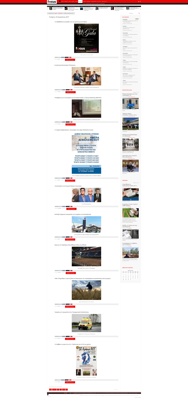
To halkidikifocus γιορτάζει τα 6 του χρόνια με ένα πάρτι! (71, 22)
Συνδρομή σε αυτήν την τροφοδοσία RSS (56, 386)
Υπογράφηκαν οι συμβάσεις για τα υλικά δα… (129, 243)
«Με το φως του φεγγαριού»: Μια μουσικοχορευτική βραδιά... (129, 76)
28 (123, 279)
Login (138, 1)
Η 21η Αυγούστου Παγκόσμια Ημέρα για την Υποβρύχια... (130, 35)
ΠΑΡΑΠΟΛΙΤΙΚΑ (87, 395)
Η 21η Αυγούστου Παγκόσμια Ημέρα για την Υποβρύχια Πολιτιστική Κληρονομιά (104, 9)
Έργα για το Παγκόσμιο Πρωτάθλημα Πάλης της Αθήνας (70, 245)
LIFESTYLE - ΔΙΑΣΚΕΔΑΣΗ (101, 395)
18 (132, 276)
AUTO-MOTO (90, 395)
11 (132, 275)
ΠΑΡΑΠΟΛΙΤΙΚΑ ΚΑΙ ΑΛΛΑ (131, 116)
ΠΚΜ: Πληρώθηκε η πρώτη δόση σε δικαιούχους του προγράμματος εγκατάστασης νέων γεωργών (83, 278)
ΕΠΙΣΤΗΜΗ (123, 395)
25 (132, 278)
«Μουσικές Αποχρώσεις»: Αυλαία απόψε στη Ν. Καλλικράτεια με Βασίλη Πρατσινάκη (135, 9)
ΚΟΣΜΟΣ (73, 1)
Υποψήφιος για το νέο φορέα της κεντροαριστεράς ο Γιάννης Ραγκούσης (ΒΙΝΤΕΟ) (78, 97)
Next (138, 92)
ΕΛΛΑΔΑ (69, 1)
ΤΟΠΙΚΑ (62, 1)
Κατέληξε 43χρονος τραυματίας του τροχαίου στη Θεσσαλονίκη (73, 214)
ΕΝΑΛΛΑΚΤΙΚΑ (116, 395)
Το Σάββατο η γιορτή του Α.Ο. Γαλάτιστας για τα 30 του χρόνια (73, 344)
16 (128, 276)
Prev (136, 92)
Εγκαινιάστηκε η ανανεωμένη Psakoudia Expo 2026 (130, 82)
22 (125, 278)
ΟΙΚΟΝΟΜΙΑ (80, 1)
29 (125, 279)
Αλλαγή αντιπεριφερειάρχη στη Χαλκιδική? (129, 135)
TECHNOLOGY (127, 395)
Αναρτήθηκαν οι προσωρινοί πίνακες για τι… (129, 184)
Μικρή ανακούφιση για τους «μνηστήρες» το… (129, 94)
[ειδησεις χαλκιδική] (60, 1)
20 (137, 276)
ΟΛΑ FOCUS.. (81, 394)
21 (123, 278)
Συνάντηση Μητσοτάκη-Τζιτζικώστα (65, 65)
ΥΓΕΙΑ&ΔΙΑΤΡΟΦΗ (93, 1)
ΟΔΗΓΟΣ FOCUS (104, 1)
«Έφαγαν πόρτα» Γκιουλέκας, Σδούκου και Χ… (129, 114)
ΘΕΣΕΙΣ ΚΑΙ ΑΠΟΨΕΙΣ (111, 395)
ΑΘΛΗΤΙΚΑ (84, 1)
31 (130, 279)
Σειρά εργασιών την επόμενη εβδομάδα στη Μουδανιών (57, 8)
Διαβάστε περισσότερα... (70, 59)
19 (135, 276)
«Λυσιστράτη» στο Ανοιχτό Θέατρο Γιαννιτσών (68, 186)
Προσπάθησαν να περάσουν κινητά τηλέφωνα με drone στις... (129, 42)
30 (128, 279)
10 (130, 275)
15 (125, 276)
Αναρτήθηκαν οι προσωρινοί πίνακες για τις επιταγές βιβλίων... (130, 21)
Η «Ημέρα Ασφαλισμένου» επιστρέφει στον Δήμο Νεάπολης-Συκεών (74, 130)
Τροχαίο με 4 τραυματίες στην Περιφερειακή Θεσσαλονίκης (72, 312)
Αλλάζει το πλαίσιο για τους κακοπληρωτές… (129, 226)
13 (137, 275)
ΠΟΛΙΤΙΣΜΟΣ (88, 1)
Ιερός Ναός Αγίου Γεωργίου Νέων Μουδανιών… (129, 156)
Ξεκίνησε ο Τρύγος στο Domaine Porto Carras (119, 8)
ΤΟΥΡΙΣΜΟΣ (66, 1)
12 (135, 275)
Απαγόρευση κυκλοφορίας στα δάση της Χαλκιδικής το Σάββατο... (130, 69)
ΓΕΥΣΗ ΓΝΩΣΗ (106, 395)
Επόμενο (63, 389)
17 (130, 276)
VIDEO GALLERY (136, 395)
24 (130, 278)
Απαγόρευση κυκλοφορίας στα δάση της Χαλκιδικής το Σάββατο (73, 8)
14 (123, 276)
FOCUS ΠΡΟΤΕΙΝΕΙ (81, 395)
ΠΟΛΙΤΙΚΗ (76, 1)
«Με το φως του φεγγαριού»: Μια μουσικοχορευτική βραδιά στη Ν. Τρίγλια (89, 9)
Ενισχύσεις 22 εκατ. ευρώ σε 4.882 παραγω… (129, 204)
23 (128, 278)
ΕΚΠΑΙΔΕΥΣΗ (120, 395)
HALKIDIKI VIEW (132, 395)
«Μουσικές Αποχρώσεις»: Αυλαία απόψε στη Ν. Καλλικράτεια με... (130, 55)
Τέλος (66, 389)
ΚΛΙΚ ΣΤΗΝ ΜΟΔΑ (95, 395)
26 (135, 278)
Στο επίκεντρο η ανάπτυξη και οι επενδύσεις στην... (129, 28)
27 (137, 278)
